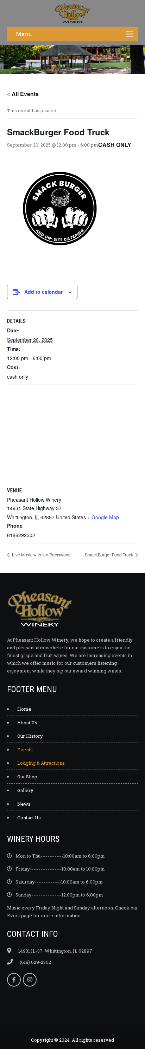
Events (25, 749)
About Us (27, 722)
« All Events (23, 94)
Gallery (25, 790)
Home (24, 709)
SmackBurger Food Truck (109, 554)
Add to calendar (43, 291)
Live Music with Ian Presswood (41, 554)
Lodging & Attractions (41, 763)
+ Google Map (103, 517)
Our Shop (27, 776)
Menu (24, 34)
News (24, 804)
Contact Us (29, 817)
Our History (30, 736)
